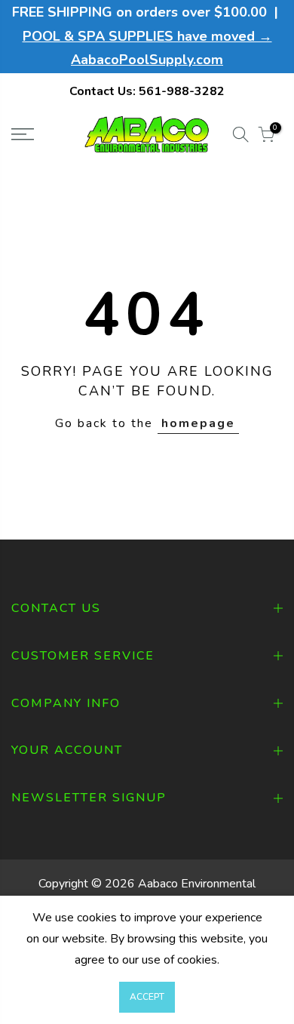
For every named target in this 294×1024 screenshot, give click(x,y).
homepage (198, 423)
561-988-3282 (182, 91)
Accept (147, 997)
